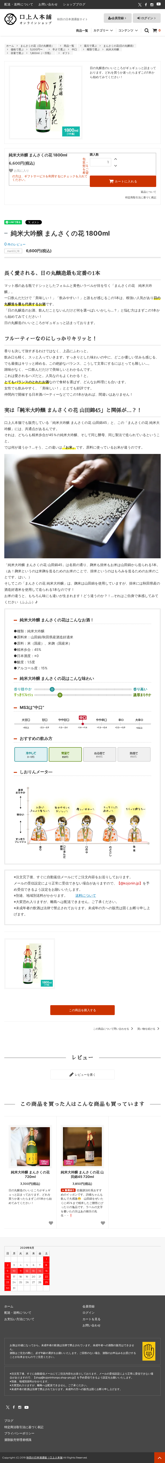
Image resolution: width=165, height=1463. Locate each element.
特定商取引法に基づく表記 (140, 197)
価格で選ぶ (17, 49)
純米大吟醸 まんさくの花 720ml (30, 1174)
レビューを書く (85, 1074)
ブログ (8, 1420)
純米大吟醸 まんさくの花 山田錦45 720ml (82, 1174)
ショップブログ (74, 4)
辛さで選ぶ (58, 49)
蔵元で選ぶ (90, 45)
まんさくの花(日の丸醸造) (118, 45)
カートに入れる (125, 181)
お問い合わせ (48, 4)
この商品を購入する (82, 1010)
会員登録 (118, 18)
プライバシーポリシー (19, 1433)
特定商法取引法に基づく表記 (23, 1427)
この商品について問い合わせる (111, 1028)
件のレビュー (15, 244)
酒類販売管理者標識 (17, 1439)
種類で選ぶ (93, 49)
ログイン (147, 18)
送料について (85, 895)
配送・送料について (18, 4)
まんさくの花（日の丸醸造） (37, 45)
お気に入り (21, 170)
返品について (148, 191)
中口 (74, 49)
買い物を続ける (146, 1028)
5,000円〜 (36, 49)
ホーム (10, 45)
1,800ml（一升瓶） (41, 53)
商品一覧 (82, 30)
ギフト (66, 53)
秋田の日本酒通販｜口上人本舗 (44, 1457)
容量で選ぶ (17, 53)
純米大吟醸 (112, 49)
